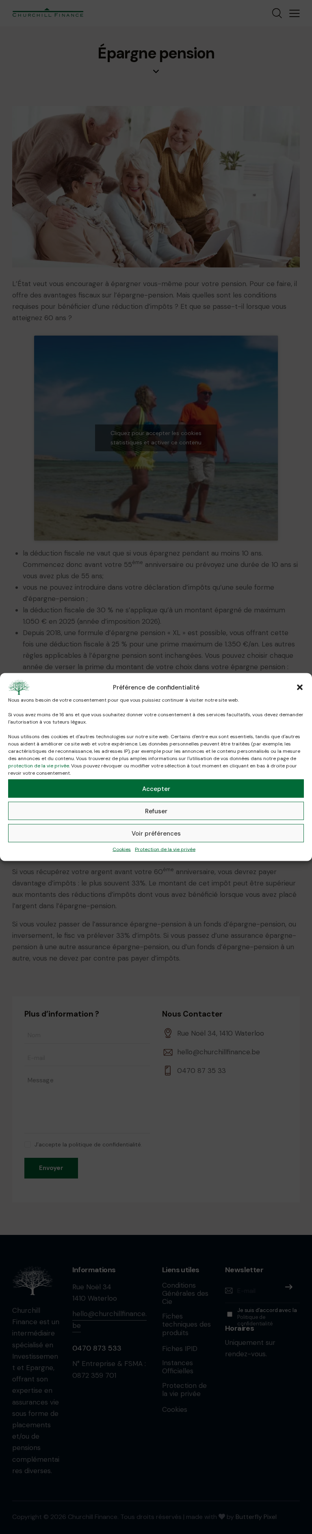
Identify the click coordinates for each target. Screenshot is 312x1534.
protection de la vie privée (38, 766)
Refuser (156, 811)
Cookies (122, 849)
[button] (300, 687)
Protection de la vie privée (165, 849)
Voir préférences (156, 833)
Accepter (156, 788)
